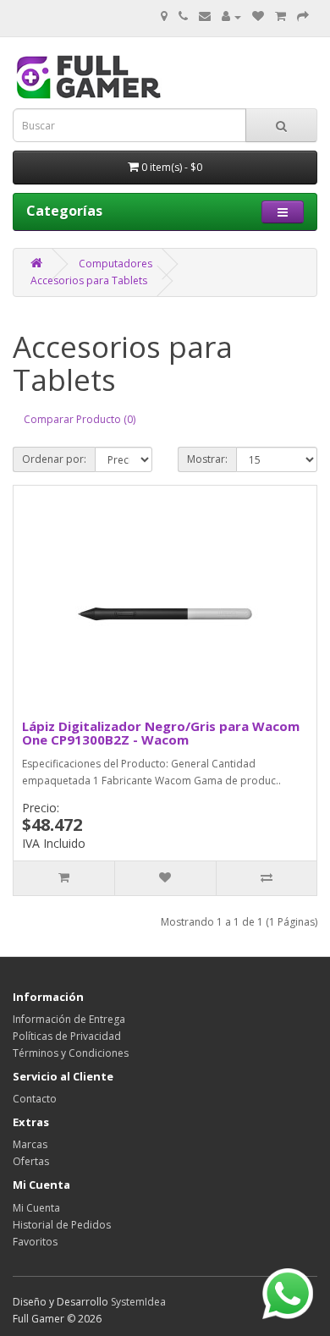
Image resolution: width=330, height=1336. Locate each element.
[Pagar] (303, 16)
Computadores (115, 263)
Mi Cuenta (36, 1208)
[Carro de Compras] (280, 16)
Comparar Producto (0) (79, 419)
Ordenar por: (54, 459)
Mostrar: (207, 459)
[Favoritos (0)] (258, 16)
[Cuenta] (231, 16)
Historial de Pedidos (62, 1225)
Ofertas (31, 1161)
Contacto (35, 1098)
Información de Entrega (69, 1019)
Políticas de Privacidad (67, 1036)
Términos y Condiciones (71, 1053)
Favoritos (35, 1241)
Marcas (30, 1144)
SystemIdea (138, 1302)
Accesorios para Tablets (88, 280)
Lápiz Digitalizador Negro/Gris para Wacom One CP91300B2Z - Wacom (161, 733)
